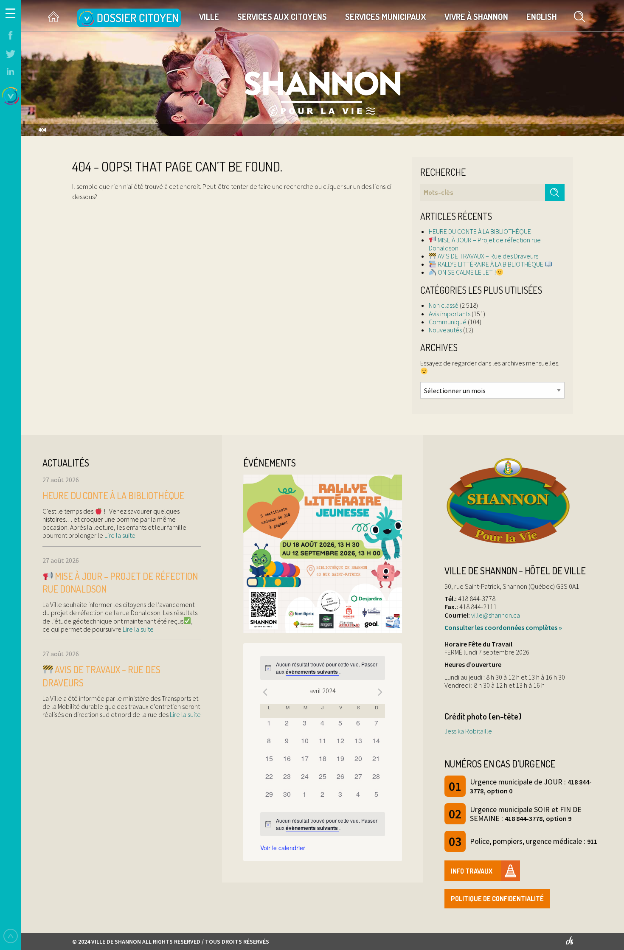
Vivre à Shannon (476, 16)
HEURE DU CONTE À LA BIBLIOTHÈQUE (480, 231)
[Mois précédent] (265, 692)
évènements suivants (312, 671)
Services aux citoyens (282, 16)
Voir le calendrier (282, 847)
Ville (209, 16)
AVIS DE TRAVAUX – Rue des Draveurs (487, 256)
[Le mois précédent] (380, 692)
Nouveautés (445, 330)
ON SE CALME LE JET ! (466, 272)
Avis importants (449, 313)
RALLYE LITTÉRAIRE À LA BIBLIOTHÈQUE (490, 264)
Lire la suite (119, 535)
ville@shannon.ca (495, 615)
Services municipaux (385, 16)
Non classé (443, 305)
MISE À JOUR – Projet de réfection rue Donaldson (485, 244)
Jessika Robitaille (468, 731)
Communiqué (448, 322)
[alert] (322, 668)
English (541, 16)
